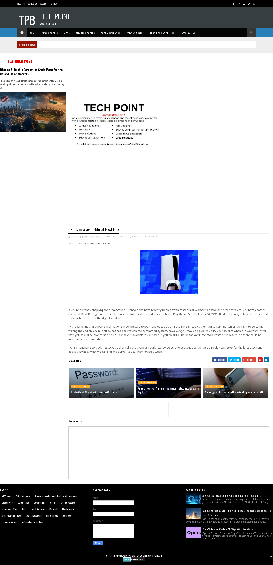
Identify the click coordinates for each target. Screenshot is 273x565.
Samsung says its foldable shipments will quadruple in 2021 (234, 392)
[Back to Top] (271, 556)
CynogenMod (23, 502)
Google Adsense (68, 502)
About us (43, 3)
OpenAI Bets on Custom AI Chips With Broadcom (228, 529)
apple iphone (52, 515)
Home (33, 32)
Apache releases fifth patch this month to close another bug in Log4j (168, 390)
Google (53, 502)
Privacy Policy (135, 32)
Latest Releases (38, 509)
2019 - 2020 (136, 555)
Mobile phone (68, 509)
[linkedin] (244, 4)
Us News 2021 (153, 236)
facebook (67, 515)
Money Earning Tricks (11, 515)
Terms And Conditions (163, 32)
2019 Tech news (23, 496)
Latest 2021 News (120, 236)
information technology (32, 522)
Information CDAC (10, 509)
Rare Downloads (111, 32)
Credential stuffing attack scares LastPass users (95, 392)
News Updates (50, 32)
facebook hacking (10, 522)
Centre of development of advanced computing (56, 496)
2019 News (7, 496)
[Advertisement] (34, 163)
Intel (24, 509)
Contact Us (32, 3)
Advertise (21, 3)
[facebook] (234, 4)
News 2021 (138, 236)
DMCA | (158, 555)
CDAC (67, 32)
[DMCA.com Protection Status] (134, 560)
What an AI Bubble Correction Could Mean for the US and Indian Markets (31, 71)
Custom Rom (7, 502)
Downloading (40, 502)
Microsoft (53, 509)
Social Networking (33, 515)
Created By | (112, 555)
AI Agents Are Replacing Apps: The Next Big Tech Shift (231, 495)
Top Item (53, 3)
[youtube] (254, 4)
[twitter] (249, 4)
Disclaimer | (149, 555)
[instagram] (239, 4)
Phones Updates (85, 32)
